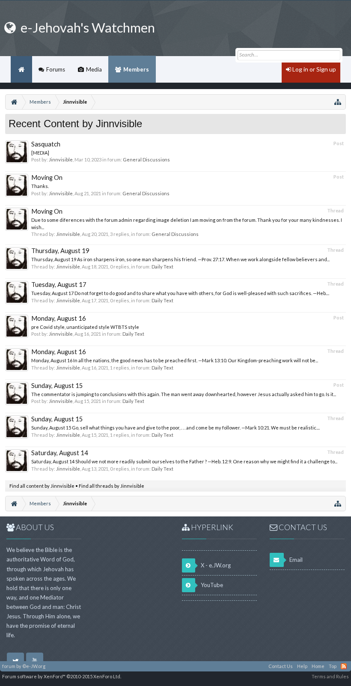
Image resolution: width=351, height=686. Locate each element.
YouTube (211, 585)
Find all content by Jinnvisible (41, 486)
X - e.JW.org (215, 565)
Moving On (46, 177)
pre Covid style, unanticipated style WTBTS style (85, 327)
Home (21, 69)
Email (295, 559)
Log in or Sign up (313, 69)
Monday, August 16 (58, 318)
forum (8, 666)
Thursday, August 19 (60, 250)
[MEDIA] (40, 152)
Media (94, 69)
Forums (55, 69)
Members (136, 69)
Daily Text (162, 266)
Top (332, 666)
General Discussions (146, 159)
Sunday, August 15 (57, 385)
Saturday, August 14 (59, 452)
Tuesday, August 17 (58, 284)
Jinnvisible (61, 159)
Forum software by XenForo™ (61, 676)
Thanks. (40, 186)
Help (302, 666)
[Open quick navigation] (337, 102)
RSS (344, 666)
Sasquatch (45, 144)
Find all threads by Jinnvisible (111, 486)
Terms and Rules (330, 676)
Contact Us (280, 666)
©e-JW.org (33, 666)
